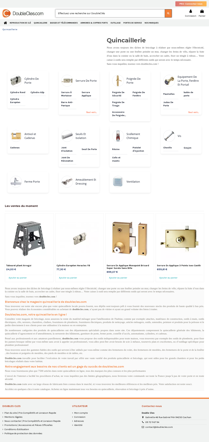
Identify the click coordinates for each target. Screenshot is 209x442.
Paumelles (169, 94)
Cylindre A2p (37, 92)
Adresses (79, 421)
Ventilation (133, 181)
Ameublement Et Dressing (86, 181)
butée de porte (188, 94)
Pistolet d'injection (138, 149)
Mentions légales (13, 417)
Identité (78, 425)
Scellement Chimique (133, 136)
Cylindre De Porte (31, 80)
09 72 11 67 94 (152, 422)
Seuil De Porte (89, 149)
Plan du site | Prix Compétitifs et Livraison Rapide (30, 413)
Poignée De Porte (134, 80)
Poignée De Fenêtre (139, 94)
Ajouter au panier (18, 277)
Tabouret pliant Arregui (18, 265)
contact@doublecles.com (159, 427)
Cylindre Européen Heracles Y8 (73, 265)
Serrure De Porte (86, 80)
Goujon (187, 147)
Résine (116, 149)
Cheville (167, 147)
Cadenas (15, 147)
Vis (179, 136)
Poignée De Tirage (118, 104)
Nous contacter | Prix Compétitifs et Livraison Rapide (32, 421)
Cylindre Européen (15, 101)
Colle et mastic (116, 159)
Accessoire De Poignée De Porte (118, 114)
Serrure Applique (86, 94)
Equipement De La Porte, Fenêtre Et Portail (188, 80)
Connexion (79, 417)
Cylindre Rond (17, 92)
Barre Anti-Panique (67, 104)
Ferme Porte (32, 181)
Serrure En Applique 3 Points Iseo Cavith (179, 265)
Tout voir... (91, 112)
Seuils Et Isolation (81, 136)
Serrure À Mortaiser (66, 94)
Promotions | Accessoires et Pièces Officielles (28, 425)
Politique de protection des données (23, 433)
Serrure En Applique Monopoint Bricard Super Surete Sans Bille (128, 267)
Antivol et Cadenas (30, 136)
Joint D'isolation (66, 149)
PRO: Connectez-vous (190, 3)
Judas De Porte (168, 104)
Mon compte (81, 413)
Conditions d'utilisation (16, 429)
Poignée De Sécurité (118, 94)
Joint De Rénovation (67, 159)
